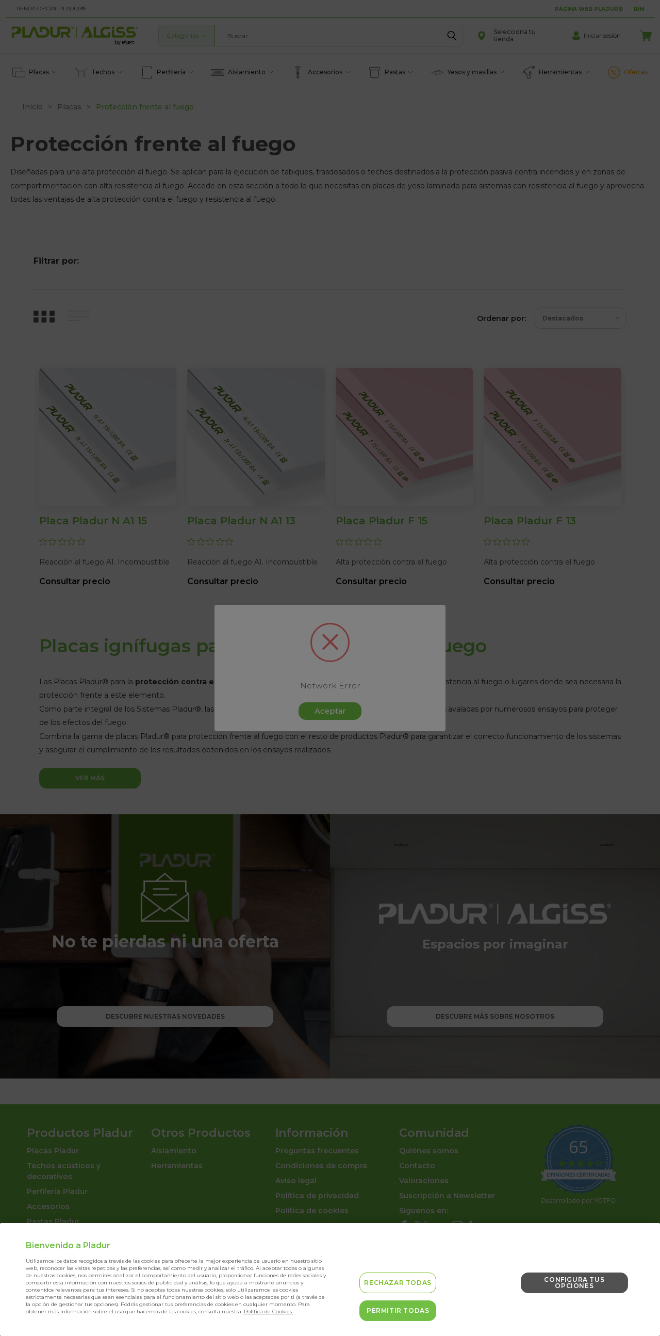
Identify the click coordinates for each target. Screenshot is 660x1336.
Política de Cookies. (268, 1311)
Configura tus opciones (574, 1283)
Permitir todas (398, 1310)
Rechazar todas (397, 1282)
